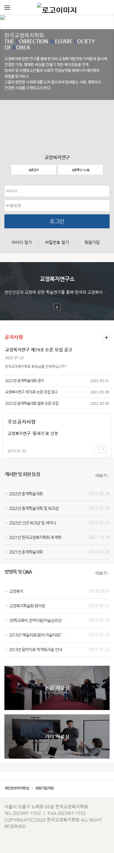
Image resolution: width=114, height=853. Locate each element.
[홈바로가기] (57, 7)
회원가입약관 (44, 788)
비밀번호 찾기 (57, 242)
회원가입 (92, 242)
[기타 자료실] (57, 757)
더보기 (101, 475)
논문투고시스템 (80, 170)
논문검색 (34, 170)
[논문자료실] (57, 709)
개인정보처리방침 (16, 788)
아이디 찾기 (22, 242)
